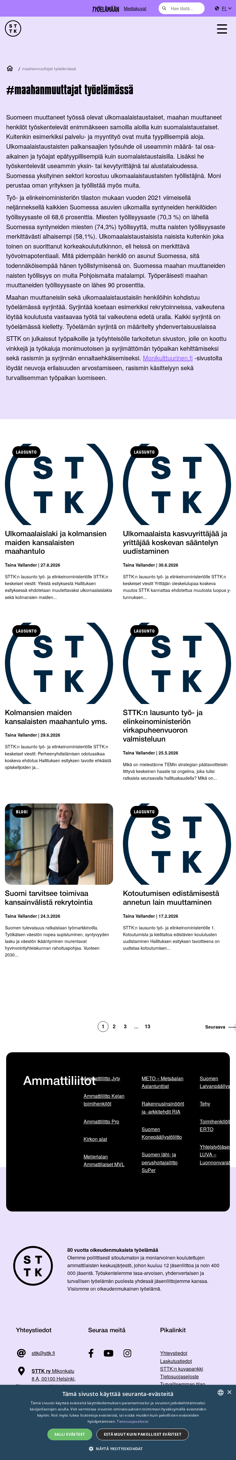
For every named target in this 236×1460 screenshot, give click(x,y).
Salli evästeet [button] (69, 1434)
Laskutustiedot (176, 1361)
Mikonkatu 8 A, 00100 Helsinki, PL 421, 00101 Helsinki (46, 1378)
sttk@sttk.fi (43, 1353)
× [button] (229, 1392)
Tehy (205, 1103)
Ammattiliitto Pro (101, 1121)
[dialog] (118, 1422)
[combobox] (182, 8)
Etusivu (11, 68)
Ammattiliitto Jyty (102, 1078)
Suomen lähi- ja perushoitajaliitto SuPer (160, 1162)
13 (147, 1026)
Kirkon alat (95, 1139)
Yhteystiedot (173, 1353)
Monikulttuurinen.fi (168, 357)
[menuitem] (226, 8)
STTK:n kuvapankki (181, 1368)
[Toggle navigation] (222, 28)
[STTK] (13, 28)
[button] (118, 1449)
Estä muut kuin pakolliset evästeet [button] (143, 1434)
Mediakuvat (135, 8)
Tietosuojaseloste (179, 1376)
